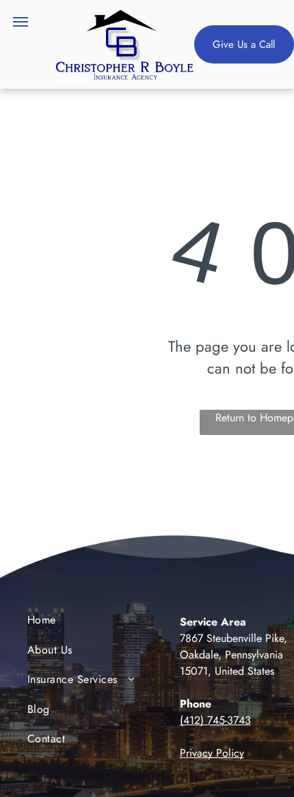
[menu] (20, 22)
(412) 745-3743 (215, 720)
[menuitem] (82, 623)
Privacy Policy (212, 753)
